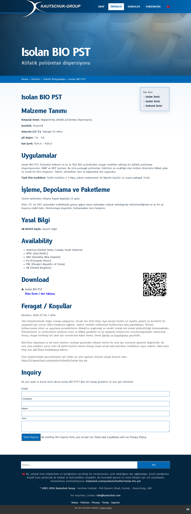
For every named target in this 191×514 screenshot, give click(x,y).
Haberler (134, 6)
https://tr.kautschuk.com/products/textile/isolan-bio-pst (54, 360)
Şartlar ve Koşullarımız (115, 335)
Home (24, 79)
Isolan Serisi (151, 96)
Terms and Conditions (106, 437)
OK (187, 509)
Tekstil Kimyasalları (54, 79)
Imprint (115, 502)
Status (74, 502)
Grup (101, 6)
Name (24, 408)
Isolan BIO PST (77, 79)
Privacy (96, 502)
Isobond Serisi (152, 105)
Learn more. (106, 508)
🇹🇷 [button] (168, 6)
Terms (105, 502)
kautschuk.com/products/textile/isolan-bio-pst (113, 481)
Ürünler (116, 6)
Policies (85, 502)
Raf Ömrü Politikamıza (46, 350)
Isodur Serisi (151, 101)
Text (23, 418)
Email (24, 388)
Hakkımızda (153, 6)
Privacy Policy (138, 437)
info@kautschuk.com (108, 495)
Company (26, 398)
